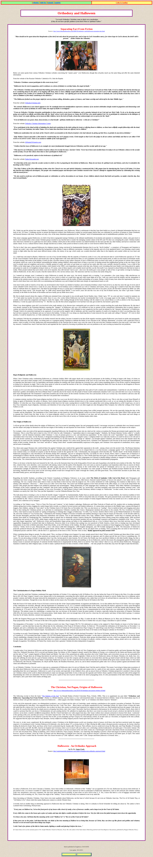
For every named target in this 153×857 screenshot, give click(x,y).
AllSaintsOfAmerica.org (33, 142)
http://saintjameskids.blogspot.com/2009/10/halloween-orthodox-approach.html (79, 751)
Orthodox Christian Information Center (38, 123)
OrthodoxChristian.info (32, 103)
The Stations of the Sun (50, 696)
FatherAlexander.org (32, 159)
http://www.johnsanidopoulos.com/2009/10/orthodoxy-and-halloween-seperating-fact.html (79, 31)
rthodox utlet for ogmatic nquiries (46, 3)
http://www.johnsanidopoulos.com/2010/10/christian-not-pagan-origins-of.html (79, 690)
